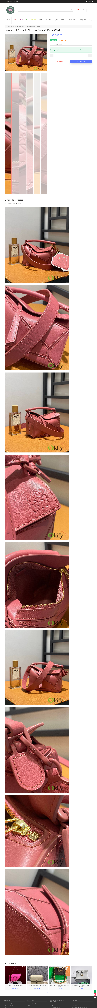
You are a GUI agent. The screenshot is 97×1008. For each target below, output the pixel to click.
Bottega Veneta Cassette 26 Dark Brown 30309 (59, 986)
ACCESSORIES (73, 19)
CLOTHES (91, 19)
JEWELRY (63, 19)
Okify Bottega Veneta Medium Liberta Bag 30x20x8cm (82, 986)
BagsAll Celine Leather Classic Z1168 (37, 985)
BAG (40, 19)
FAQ (29, 1005)
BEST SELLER (15, 20)
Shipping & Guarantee (56, 1005)
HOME (8, 19)
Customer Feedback (10, 1005)
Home (8, 26)
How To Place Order (33, 1003)
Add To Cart (81, 61)
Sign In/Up (83, 11)
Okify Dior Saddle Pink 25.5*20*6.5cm (15, 985)
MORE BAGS (48, 19)
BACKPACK (83, 19)
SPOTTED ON (33, 20)
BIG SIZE (27, 20)
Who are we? (8, 1003)
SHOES (56, 19)
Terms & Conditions (55, 1007)
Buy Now (60, 61)
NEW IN (21, 20)
